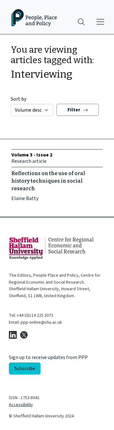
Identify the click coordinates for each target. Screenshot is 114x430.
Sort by (18, 99)
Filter (74, 109)
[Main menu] (100, 22)
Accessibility (21, 405)
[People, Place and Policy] (30, 17)
